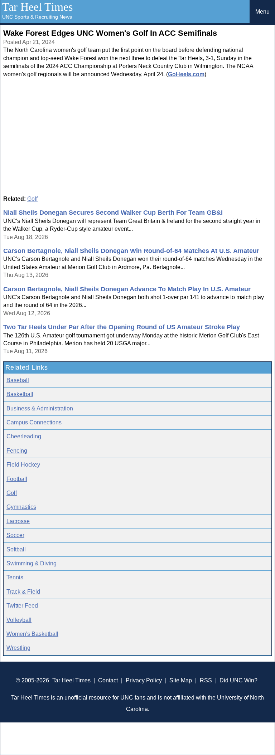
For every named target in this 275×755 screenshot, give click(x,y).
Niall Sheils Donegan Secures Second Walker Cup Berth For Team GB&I (113, 212)
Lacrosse (18, 521)
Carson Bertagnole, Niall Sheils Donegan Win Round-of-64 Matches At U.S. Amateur (131, 250)
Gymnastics (21, 507)
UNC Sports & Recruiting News (37, 17)
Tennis (14, 577)
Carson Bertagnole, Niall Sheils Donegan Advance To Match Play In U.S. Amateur (127, 289)
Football (16, 479)
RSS (206, 680)
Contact (108, 680)
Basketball (19, 394)
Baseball (17, 380)
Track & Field (23, 592)
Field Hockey (23, 465)
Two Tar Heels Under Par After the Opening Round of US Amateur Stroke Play (121, 327)
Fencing (16, 451)
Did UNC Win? (238, 680)
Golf (32, 199)
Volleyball (19, 620)
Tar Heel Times (37, 6)
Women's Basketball (32, 634)
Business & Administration (39, 408)
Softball (16, 549)
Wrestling (18, 648)
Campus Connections (34, 422)
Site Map (180, 680)
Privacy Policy (144, 680)
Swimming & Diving (31, 563)
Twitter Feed (22, 606)
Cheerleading (23, 436)
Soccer (15, 535)
